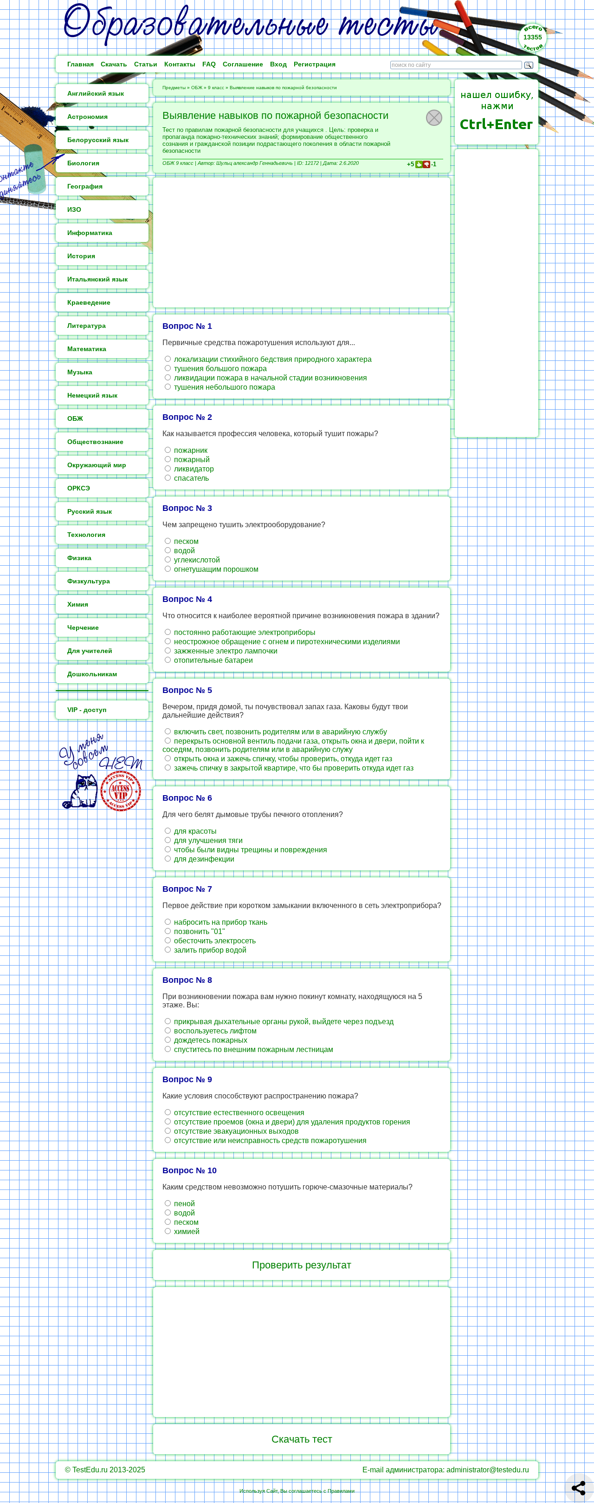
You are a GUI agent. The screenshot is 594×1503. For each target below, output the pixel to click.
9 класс (216, 87)
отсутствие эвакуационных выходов (235, 1131)
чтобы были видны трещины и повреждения (249, 850)
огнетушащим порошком (215, 569)
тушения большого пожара (219, 368)
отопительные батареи (212, 660)
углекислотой (196, 560)
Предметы (174, 87)
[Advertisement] (301, 242)
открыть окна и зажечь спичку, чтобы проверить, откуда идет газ (282, 759)
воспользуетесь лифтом (214, 1031)
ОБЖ (196, 87)
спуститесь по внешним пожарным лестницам (252, 1049)
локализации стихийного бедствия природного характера (272, 359)
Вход (278, 64)
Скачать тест (301, 1439)
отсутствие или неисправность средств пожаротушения (269, 1140)
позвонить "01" (198, 931)
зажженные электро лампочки (225, 651)
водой (183, 551)
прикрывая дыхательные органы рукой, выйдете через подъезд (283, 1022)
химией (186, 1231)
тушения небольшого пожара (223, 387)
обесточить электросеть (214, 941)
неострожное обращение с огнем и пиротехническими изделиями (286, 642)
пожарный (191, 460)
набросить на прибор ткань (219, 922)
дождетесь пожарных (209, 1040)
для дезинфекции (203, 859)
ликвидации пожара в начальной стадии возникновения (269, 378)
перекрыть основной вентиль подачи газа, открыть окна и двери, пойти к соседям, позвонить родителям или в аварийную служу (293, 745)
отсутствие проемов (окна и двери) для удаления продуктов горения (291, 1122)
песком (185, 541)
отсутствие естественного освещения (238, 1113)
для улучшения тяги (207, 840)
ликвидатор (193, 469)
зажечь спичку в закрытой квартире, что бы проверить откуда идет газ (292, 768)
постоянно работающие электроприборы (244, 632)
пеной (183, 1204)
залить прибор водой (209, 950)
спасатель (190, 478)
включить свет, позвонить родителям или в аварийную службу (279, 732)
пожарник (189, 450)
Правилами (341, 1491)
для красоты (194, 831)
